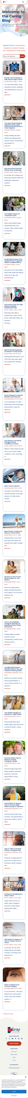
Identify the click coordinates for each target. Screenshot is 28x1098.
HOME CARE (21, 50)
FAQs (14, 1060)
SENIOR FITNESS (18, 48)
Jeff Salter (9, 81)
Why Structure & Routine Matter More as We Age (13, 169)
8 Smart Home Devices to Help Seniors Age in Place (13, 78)
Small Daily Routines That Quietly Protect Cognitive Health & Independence (13, 260)
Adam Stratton (10, 130)
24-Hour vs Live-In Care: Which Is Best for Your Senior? (12, 578)
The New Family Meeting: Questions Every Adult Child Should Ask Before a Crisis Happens (13, 125)
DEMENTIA (7, 48)
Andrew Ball (10, 399)
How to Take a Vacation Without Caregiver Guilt (12, 849)
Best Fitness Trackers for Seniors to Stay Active (13, 532)
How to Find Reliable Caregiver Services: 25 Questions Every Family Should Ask (12, 624)
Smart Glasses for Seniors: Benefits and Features (13, 396)
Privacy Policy (14, 1095)
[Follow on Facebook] (6, 1038)
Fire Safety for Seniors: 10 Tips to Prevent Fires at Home (13, 941)
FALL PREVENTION (9, 50)
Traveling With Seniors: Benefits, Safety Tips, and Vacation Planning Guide (13, 669)
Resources (14, 1051)
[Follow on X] (9, 1038)
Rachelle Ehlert (11, 217)
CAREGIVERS (19, 45)
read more (7, 94)
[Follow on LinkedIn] (18, 1038)
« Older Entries (8, 1014)
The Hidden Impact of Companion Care (12, 214)
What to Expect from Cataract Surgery (11, 985)
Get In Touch (14, 1043)
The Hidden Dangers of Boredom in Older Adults (13, 713)
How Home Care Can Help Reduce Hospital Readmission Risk (13, 306)
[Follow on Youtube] (12, 1038)
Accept (14, 1091)
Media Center (14, 1054)
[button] (25, 1077)
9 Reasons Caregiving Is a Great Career (13, 894)
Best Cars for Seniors (11, 486)
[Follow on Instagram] (22, 1038)
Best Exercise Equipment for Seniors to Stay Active (13, 350)
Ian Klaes (9, 353)
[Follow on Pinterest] (15, 1038)
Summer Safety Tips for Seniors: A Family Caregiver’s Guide (12, 759)
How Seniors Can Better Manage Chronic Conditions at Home (12, 442)
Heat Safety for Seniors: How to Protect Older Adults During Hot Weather (13, 805)
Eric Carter (9, 172)
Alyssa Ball (9, 488)
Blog (14, 1057)
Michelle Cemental (12, 672)
